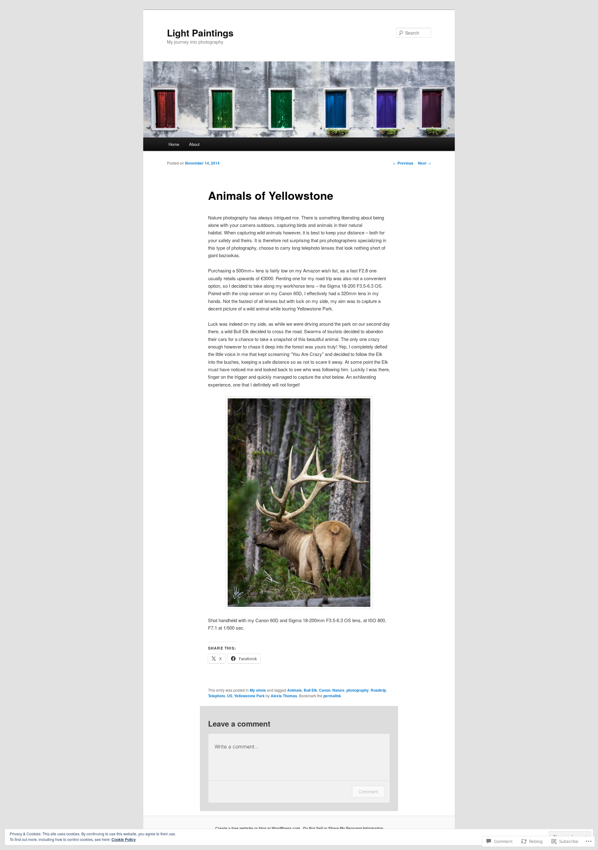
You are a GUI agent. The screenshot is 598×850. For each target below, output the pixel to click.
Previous (403, 163)
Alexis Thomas (284, 696)
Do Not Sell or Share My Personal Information (343, 828)
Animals (294, 690)
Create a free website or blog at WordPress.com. (258, 828)
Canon (324, 690)
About (194, 144)
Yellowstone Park (249, 696)
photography (357, 690)
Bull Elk (310, 690)
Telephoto (216, 696)
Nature (338, 690)
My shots (258, 690)
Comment (368, 791)
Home (173, 144)
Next (424, 163)
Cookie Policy (124, 839)
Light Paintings (200, 32)
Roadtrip (378, 690)
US (229, 696)
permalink (332, 696)
